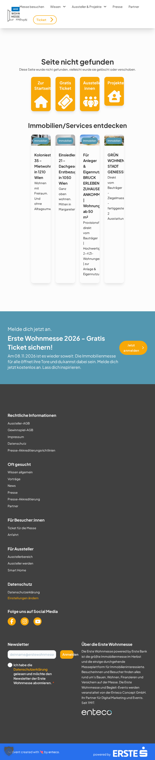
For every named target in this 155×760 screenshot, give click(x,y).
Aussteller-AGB (19, 423)
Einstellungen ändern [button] (23, 598)
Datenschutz (17, 443)
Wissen (55, 6)
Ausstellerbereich (20, 556)
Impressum (16, 437)
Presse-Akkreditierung (24, 499)
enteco (53, 752)
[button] (9, 751)
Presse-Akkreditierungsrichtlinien (31, 450)
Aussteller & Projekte (87, 6)
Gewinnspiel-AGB (20, 430)
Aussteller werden (20, 563)
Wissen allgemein (20, 472)
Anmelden (67, 654)
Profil (23, 20)
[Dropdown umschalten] (64, 6)
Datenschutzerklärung (24, 592)
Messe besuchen (32, 6)
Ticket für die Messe (22, 528)
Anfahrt (13, 534)
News (12, 485)
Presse (118, 6)
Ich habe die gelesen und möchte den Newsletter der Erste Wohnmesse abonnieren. (34, 674)
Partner (134, 6)
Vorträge (14, 479)
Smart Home (17, 570)
